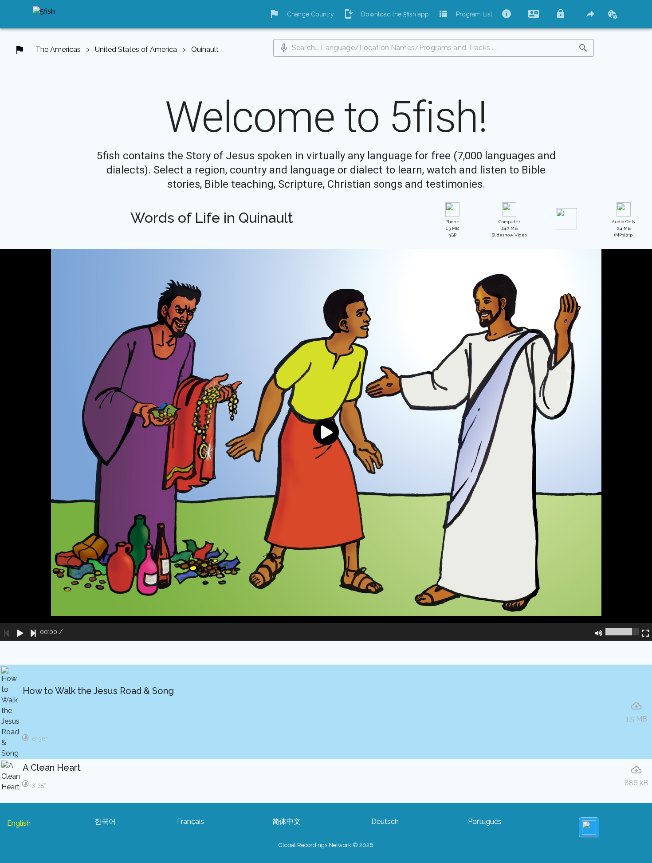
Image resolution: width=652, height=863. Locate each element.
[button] (284, 48)
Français (190, 821)
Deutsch (385, 821)
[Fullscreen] (645, 632)
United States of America (136, 49)
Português (485, 821)
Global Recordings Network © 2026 (326, 845)
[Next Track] (33, 632)
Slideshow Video (509, 228)
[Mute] (598, 632)
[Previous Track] (6, 632)
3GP (452, 228)
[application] (326, 445)
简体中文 (286, 821)
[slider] (622, 631)
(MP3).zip (623, 228)
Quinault (205, 49)
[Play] (20, 632)
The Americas (58, 49)
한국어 (105, 821)
